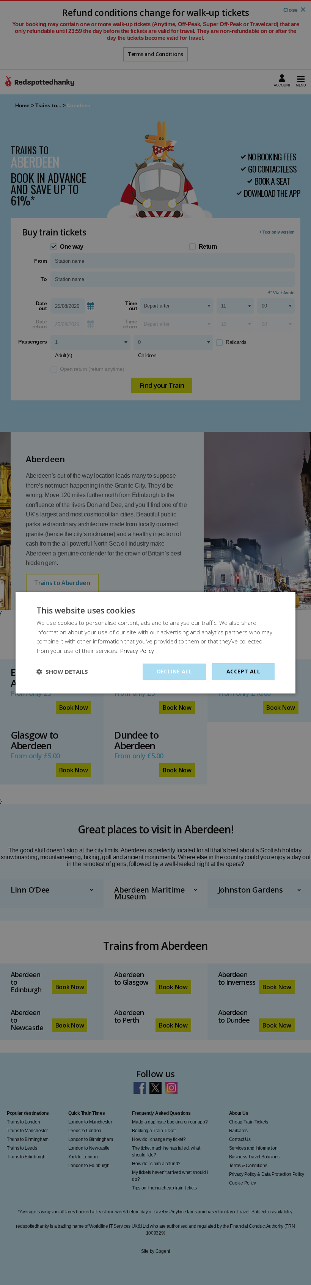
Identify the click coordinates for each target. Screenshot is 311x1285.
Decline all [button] (174, 671)
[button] (62, 671)
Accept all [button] (243, 671)
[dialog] (155, 642)
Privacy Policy (137, 650)
